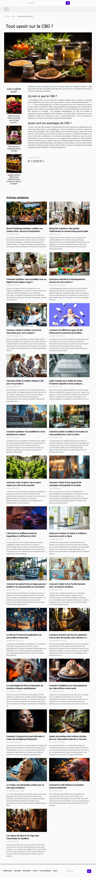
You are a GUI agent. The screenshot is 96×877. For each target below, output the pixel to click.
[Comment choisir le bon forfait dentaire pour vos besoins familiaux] (69, 568)
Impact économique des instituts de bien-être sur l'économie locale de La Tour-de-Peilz (68, 739)
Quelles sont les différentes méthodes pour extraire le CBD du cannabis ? (14, 179)
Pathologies (7, 871)
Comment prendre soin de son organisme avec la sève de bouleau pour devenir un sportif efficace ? (68, 637)
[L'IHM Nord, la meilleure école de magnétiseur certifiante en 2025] (26, 518)
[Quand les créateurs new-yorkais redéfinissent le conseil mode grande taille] (69, 213)
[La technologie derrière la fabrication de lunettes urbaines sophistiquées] (26, 670)
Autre (13, 16)
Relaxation (27, 871)
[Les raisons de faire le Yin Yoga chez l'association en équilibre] (26, 820)
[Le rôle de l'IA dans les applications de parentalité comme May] (26, 619)
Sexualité (17, 871)
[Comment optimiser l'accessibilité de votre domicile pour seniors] (26, 416)
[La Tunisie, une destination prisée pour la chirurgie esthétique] (26, 769)
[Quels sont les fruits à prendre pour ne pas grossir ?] (14, 104)
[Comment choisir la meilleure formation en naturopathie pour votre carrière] (69, 416)
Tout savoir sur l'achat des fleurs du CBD (14, 148)
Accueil (6, 16)
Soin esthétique (45, 871)
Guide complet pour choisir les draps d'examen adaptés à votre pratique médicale (65, 383)
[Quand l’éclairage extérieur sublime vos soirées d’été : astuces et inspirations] (26, 213)
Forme (35, 871)
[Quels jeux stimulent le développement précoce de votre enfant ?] (69, 264)
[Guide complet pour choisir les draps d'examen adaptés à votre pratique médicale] (69, 365)
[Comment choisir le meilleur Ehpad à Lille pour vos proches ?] (26, 365)
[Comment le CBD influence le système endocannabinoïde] (69, 769)
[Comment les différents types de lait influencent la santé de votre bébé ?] (69, 315)
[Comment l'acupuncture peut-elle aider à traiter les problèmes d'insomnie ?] (26, 721)
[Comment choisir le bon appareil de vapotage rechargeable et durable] (69, 467)
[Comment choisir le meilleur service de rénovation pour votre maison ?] (26, 315)
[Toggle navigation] (6, 9)
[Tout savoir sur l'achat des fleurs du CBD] (14, 135)
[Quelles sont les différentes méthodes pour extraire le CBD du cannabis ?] (14, 163)
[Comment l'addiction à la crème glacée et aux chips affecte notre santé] (69, 670)
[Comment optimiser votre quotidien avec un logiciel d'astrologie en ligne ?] (26, 264)
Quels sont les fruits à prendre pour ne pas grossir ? (14, 119)
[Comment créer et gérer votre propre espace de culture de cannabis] (26, 467)
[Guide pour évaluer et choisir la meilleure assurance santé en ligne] (69, 518)
